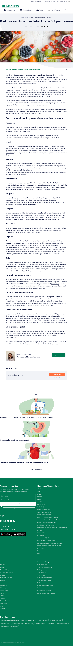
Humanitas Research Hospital (28, 620)
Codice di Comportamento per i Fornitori (49, 545)
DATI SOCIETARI (21, 642)
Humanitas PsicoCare (43, 509)
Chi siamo (40, 489)
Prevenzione (3, 585)
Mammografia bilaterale (44, 590)
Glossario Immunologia (6, 572)
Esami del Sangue (5, 570)
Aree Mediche (41, 502)
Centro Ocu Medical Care (44, 514)
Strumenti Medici (5, 601)
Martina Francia (32, 111)
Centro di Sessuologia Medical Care (47, 517)
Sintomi (2, 595)
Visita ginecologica (42, 570)
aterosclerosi (55, 284)
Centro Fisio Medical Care (44, 512)
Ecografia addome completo (45, 585)
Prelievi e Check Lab (43, 507)
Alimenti (2, 564)
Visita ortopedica (42, 575)
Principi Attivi (4, 590)
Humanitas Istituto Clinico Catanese (9, 626)
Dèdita (39, 553)
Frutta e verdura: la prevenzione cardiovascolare (23, 69)
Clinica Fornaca (51, 623)
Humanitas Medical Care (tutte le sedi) (10, 620)
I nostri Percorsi (55, 10)
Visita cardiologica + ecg (44, 567)
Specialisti (3, 598)
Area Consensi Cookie (43, 538)
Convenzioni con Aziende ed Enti (46, 522)
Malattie (2, 580)
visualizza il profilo (58, 358)
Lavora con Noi (41, 504)
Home (22, 17)
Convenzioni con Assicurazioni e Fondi (48, 520)
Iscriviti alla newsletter (36, 1)
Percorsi (39, 496)
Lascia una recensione (43, 551)
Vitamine (2, 608)
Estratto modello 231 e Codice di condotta (49, 543)
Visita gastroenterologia (44, 580)
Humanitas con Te (62, 1)
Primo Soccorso (4, 588)
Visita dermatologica (43, 564)
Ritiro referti (40, 548)
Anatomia (2, 567)
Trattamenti (3, 603)
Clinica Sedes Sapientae (63, 623)
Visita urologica (41, 583)
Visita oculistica (41, 572)
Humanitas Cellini (29, 623)
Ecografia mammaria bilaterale (46, 593)
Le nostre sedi (11, 10)
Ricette (2, 593)
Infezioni (2, 575)
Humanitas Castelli (5, 623)
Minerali (2, 583)
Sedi (38, 491)
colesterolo (10, 153)
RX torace (40, 588)
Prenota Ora (57, 374)
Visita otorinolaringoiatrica (44, 577)
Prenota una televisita (50, 1)
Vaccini (2, 606)
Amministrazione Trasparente (45, 525)
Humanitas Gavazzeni (17, 623)
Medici (41, 10)
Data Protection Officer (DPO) (46, 540)
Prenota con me (58, 355)
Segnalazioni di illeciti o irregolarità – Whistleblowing (52, 527)
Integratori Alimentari (6, 577)
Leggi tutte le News (36, 469)
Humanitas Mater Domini (56, 620)
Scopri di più (57, 377)
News (66, 10)
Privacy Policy (41, 535)
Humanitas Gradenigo (40, 623)
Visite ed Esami (27, 10)
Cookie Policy (41, 533)
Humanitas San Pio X (43, 620)
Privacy (39, 530)
